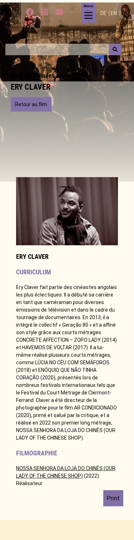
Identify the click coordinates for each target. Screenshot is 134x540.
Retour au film (31, 104)
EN (114, 13)
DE (104, 13)
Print (113, 498)
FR (124, 13)
